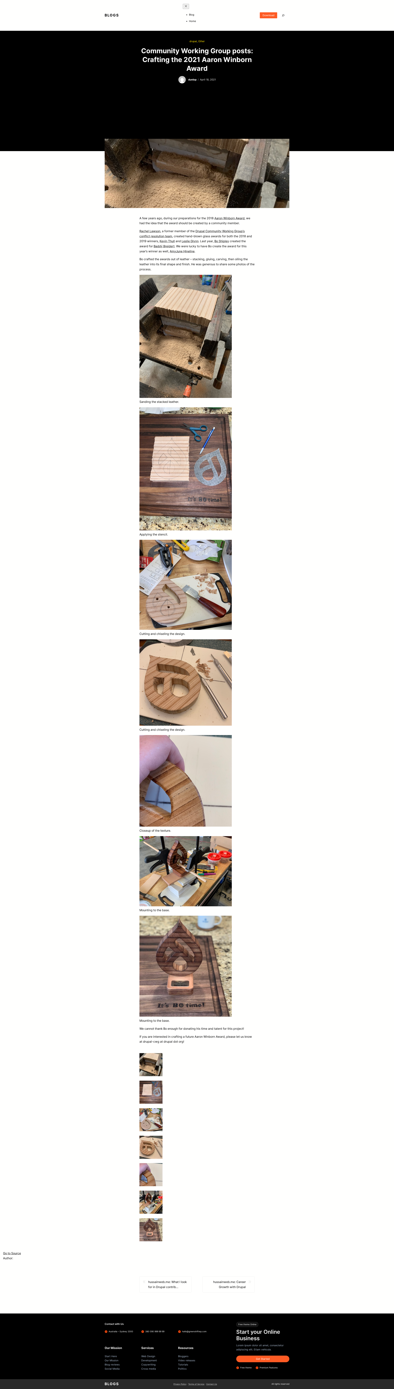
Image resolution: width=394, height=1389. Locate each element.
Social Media (112, 1368)
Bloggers (183, 1356)
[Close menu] (186, 6)
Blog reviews (112, 1364)
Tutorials (183, 1364)
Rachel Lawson (149, 231)
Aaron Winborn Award (229, 218)
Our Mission (111, 1360)
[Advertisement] (197, 115)
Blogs (112, 15)
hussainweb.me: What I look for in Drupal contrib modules (167, 1284)
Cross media (148, 1368)
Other (201, 41)
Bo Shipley (221, 241)
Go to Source (12, 1253)
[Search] (283, 15)
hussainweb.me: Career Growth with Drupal (229, 1284)
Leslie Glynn (190, 241)
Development (149, 1360)
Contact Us (211, 1384)
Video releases (186, 1360)
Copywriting (148, 1364)
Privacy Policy (179, 1384)
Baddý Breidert (164, 246)
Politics (182, 1368)
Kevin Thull (167, 241)
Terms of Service (196, 1384)
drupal (193, 41)
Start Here (111, 1356)
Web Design (148, 1356)
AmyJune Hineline (182, 251)
